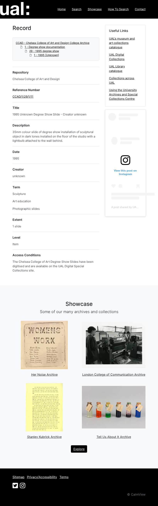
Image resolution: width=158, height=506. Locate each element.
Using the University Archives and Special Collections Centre (123, 94)
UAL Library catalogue (117, 69)
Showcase (95, 9)
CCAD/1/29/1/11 (23, 96)
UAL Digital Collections (116, 57)
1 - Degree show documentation (45, 47)
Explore (79, 449)
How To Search (118, 9)
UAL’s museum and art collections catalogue (122, 43)
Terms (64, 477)
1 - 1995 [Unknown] (46, 55)
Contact (140, 9)
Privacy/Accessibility (42, 477)
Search (77, 9)
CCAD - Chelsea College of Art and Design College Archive (52, 42)
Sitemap (18, 477)
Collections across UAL (121, 80)
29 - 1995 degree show (44, 51)
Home (62, 9)
